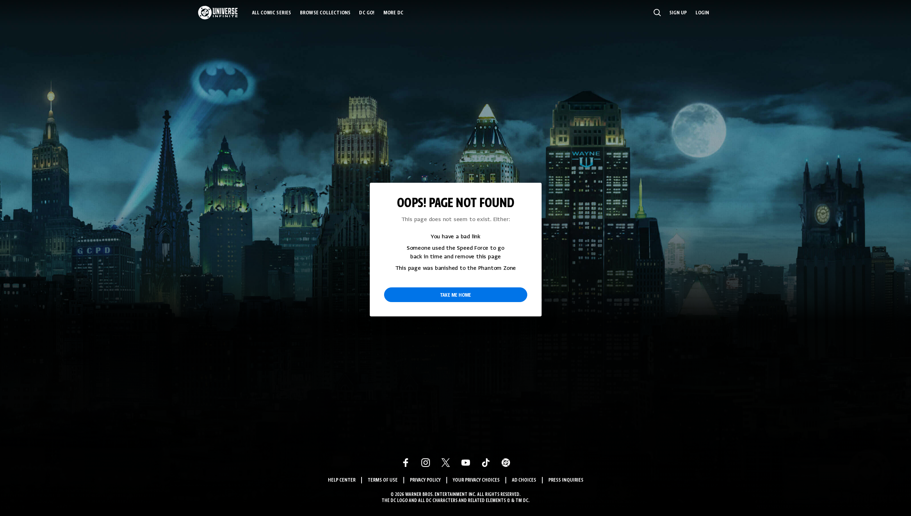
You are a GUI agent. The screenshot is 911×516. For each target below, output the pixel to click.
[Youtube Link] (465, 462)
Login (702, 13)
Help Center (341, 480)
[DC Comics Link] (505, 462)
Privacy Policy (425, 480)
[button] (657, 12)
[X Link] (445, 462)
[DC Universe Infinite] (218, 12)
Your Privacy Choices (476, 480)
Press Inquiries (565, 480)
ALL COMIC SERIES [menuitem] (271, 13)
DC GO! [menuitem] (366, 13)
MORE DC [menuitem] (393, 13)
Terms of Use (383, 480)
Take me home (455, 295)
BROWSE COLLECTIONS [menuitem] (325, 13)
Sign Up (678, 13)
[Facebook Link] (405, 462)
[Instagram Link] (425, 462)
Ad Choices (524, 480)
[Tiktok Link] (485, 462)
